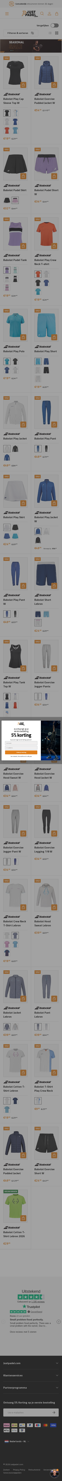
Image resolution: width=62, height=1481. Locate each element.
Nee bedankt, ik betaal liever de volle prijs (21, 756)
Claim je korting (21, 752)
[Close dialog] (59, 722)
